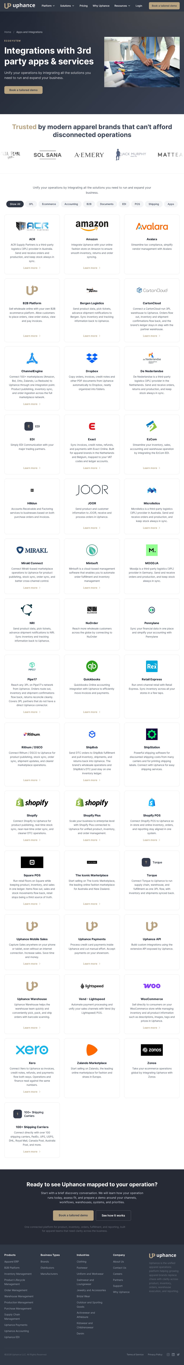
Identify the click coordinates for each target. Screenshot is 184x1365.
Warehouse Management (18, 1296)
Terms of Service (135, 1354)
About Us (118, 1261)
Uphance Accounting (16, 1330)
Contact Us (119, 1267)
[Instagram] (168, 1354)
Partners (118, 1279)
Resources (120, 5)
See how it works (113, 1215)
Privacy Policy (155, 1354)
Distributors (47, 1267)
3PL (31, 204)
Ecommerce (49, 204)
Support (118, 1285)
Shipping (154, 204)
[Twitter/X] (178, 1354)
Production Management (18, 1302)
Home (7, 31)
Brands (45, 1261)
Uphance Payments (15, 1324)
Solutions (65, 5)
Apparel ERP (11, 1261)
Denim (80, 1333)
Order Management (15, 1290)
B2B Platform (12, 1267)
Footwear (82, 1267)
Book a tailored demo (164, 5)
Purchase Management (17, 1308)
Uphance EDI (12, 1337)
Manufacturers (49, 1273)
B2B (89, 204)
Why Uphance (101, 5)
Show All (15, 204)
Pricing (84, 5)
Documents (107, 204)
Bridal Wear (83, 1296)
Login (139, 5)
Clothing (81, 1261)
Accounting (71, 204)
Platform (47, 5)
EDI (124, 204)
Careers (117, 1273)
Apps (171, 204)
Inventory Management (18, 1273)
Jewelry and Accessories (91, 1290)
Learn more (30, 267)
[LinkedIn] (173, 1354)
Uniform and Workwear (90, 1273)
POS (137, 204)
